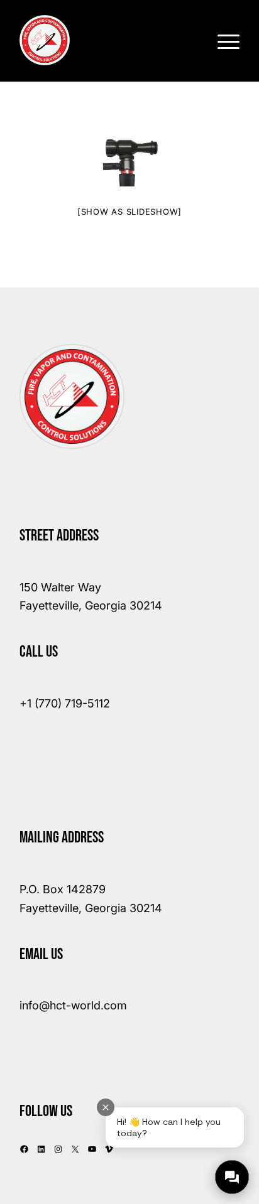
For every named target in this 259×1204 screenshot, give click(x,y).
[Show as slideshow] (129, 212)
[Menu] (222, 40)
